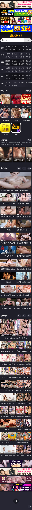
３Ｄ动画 (28, 54)
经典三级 (14, 64)
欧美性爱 (28, 61)
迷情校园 (7, 78)
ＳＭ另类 (28, 57)
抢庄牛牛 (28, 50)
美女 (19, 168)
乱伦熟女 (21, 64)
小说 (2, 76)
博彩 (2, 48)
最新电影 (4, 316)
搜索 (28, 40)
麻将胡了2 (8, 50)
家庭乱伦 (14, 75)
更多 (29, 168)
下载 (29, 140)
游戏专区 (28, 47)
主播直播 (21, 57)
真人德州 (14, 47)
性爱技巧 (28, 78)
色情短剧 (14, 85)
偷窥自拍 (7, 68)
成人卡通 (21, 61)
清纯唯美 (14, 71)
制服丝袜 (7, 64)
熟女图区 (21, 71)
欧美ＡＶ (21, 54)
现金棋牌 (21, 50)
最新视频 (4, 168)
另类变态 (28, 64)
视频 (2, 55)
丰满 (19, 316)
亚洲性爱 (7, 61)
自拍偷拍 (14, 54)
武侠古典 (28, 75)
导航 (2, 83)
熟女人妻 (7, 57)
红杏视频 (7, 85)
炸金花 (15, 50)
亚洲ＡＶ (7, 54)
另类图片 (28, 71)
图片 (2, 69)
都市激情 (7, 75)
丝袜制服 (14, 57)
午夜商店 (14, 82)
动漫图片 (28, 68)
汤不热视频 (28, 82)
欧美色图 (21, 68)
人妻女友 (21, 75)
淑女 (24, 316)
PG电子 (8, 47)
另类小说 (14, 78)
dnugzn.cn (16, 35)
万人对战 (21, 47)
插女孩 (8, 82)
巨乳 (24, 168)
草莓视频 (21, 82)
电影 (2, 62)
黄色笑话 (21, 78)
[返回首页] (30, 506)
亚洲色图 (14, 68)
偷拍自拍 (14, 61)
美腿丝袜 (7, 71)
